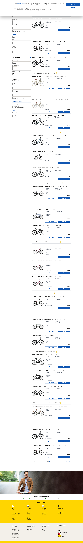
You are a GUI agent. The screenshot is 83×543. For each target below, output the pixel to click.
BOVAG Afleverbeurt (15, 533)
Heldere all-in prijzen (15, 537)
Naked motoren (44, 510)
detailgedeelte (51, 12)
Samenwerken (29, 529)
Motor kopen (44, 509)
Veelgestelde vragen (45, 527)
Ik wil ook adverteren (30, 527)
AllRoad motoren (45, 512)
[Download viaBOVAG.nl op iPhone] (58, 530)
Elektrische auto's (14, 510)
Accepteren (73, 4)
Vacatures (39, 541)
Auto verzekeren (14, 517)
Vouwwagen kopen (61, 512)
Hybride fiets (29, 517)
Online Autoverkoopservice (16, 513)
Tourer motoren (44, 513)
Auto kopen (13, 509)
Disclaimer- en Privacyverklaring (24, 541)
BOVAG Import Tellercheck (16, 530)
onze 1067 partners (21, 3)
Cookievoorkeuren (34, 541)
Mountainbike (29, 515)
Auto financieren (14, 515)
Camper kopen (60, 509)
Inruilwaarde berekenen (16, 514)
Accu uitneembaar (16, 57)
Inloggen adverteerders (31, 526)
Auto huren (13, 518)
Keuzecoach (14, 519)
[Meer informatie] (17, 104)
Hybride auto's (14, 512)
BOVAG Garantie (14, 527)
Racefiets (28, 514)
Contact (28, 530)
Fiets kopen (29, 509)
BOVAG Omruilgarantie (15, 531)
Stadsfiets (28, 513)
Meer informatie (18, 14)
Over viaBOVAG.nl (14, 541)
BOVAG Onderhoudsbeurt (16, 534)
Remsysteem (14, 79)
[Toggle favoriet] (70, 18)
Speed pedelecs (29, 512)
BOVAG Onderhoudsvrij (15, 529)
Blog (43, 529)
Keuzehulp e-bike (30, 518)
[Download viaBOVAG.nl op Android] (59, 530)
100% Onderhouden (15, 538)
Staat (13, 46)
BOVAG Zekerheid (14, 526)
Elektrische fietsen (30, 510)
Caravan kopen (60, 510)
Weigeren (73, 7)
